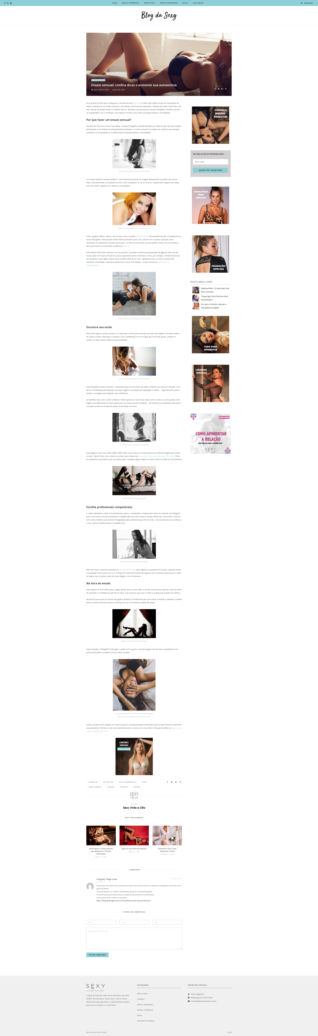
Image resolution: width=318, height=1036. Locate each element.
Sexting (137, 787)
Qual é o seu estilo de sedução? (134, 848)
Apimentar (93, 782)
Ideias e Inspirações (169, 3)
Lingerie (110, 787)
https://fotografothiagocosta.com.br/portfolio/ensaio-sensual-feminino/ (124, 901)
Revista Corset (142, 236)
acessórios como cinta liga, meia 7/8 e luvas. (157, 456)
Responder (177, 879)
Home (114, 3)
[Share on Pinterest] (225, 88)
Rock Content (101, 1032)
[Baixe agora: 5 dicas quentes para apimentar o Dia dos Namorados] (101, 835)
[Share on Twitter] (218, 88)
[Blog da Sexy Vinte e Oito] (159, 15)
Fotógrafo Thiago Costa (107, 879)
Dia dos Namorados (127, 782)
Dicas (144, 782)
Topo (230, 1032)
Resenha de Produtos (146, 1021)
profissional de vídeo (127, 570)
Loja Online (198, 3)
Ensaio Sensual (95, 787)
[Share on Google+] (222, 88)
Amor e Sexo (149, 3)
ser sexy (137, 103)
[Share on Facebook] (215, 88)
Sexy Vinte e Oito (101, 90)
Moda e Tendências (130, 3)
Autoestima (108, 782)
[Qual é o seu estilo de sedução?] (134, 835)
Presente (124, 787)
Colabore (140, 999)
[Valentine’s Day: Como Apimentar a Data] (167, 835)
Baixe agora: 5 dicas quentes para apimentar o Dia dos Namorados (101, 851)
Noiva (185, 3)
